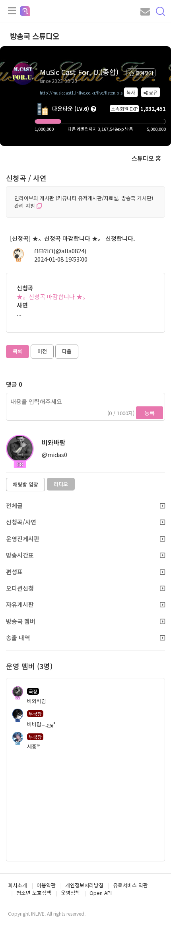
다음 (67, 351)
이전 (42, 351)
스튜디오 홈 (146, 158)
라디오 (61, 484)
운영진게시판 (22, 538)
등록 (149, 413)
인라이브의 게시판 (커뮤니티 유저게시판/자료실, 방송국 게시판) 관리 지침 (83, 201)
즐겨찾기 (143, 72)
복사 (130, 92)
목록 (17, 351)
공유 (152, 92)
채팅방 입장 (25, 484)
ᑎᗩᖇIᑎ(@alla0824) (60, 250)
